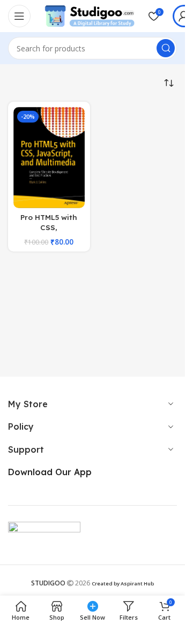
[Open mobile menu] (19, 16)
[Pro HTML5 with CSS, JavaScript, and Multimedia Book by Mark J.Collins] (49, 157)
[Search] (166, 48)
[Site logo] (89, 15)
